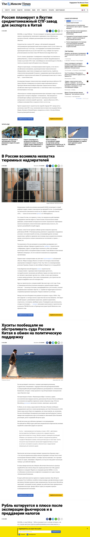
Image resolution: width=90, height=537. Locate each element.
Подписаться (45, 276)
